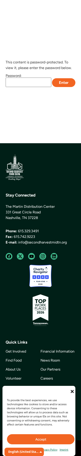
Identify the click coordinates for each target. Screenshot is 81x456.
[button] (72, 391)
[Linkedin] (54, 256)
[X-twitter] (20, 256)
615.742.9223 (24, 237)
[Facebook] (9, 256)
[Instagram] (42, 256)
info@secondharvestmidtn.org (42, 242)
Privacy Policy (49, 449)
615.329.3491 (28, 231)
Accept (40, 439)
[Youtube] (31, 256)
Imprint (64, 449)
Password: (14, 76)
